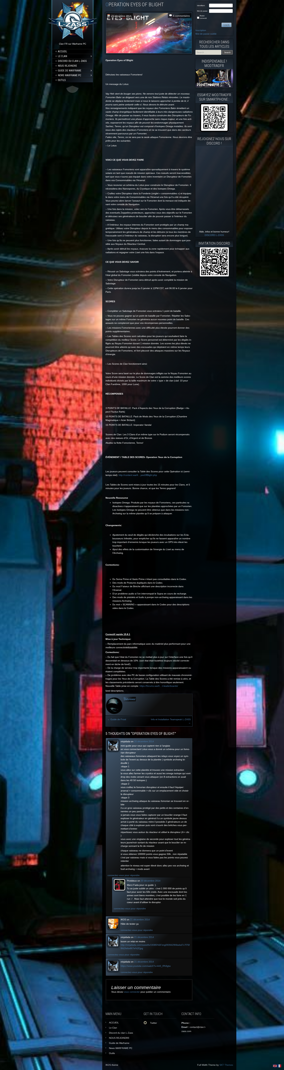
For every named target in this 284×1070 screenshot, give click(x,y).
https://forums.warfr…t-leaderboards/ (159, 686)
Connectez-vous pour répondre (123, 875)
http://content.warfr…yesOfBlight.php (138, 475)
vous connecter (132, 991)
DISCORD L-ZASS (214, 235)
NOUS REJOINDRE (67, 65)
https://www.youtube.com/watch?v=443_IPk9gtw (146, 966)
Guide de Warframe (69, 70)
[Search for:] (208, 52)
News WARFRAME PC (69, 75)
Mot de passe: (202, 11)
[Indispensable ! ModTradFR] (214, 86)
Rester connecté (203, 17)
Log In (226, 25)
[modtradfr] (214, 117)
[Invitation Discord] (214, 262)
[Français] (279, 1065)
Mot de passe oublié (205, 33)
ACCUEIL (62, 51)
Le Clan (62, 56)
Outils (62, 80)
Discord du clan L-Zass (72, 61)
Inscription (200, 30)
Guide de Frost (116, 719)
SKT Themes (226, 1065)
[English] (275, 1065)
